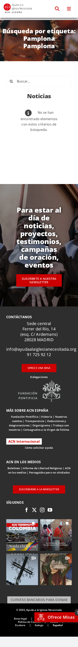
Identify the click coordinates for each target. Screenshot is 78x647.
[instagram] (42, 510)
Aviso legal (20, 618)
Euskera (20, 625)
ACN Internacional (24, 441)
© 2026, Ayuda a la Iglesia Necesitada (39, 610)
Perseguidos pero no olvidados (49, 472)
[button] (57, 9)
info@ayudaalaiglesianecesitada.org (41, 349)
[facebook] (26, 510)
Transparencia (35, 421)
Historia (46, 417)
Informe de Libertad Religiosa (42, 468)
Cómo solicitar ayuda (39, 448)
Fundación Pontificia (24, 417)
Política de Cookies (29, 621)
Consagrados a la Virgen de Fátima (46, 430)
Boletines (13, 468)
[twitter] (34, 510)
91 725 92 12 (39, 354)
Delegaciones (39, 377)
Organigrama (41, 425)
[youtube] (50, 510)
